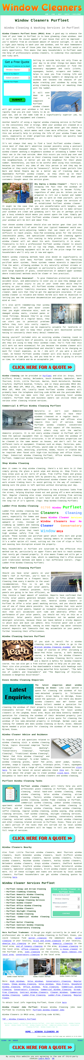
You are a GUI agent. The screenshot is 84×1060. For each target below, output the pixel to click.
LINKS (53, 14)
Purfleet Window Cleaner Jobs (48, 1010)
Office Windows (31, 987)
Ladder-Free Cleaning (33, 995)
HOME (46, 14)
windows (12, 212)
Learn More (44, 1059)
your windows (9, 220)
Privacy (80, 1040)
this (61, 770)
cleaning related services (28, 822)
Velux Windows (35, 981)
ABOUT (60, 14)
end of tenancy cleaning (29, 946)
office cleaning (30, 949)
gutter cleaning (37, 938)
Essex (61, 822)
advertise (37, 146)
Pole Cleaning (50, 987)
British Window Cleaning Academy (53, 647)
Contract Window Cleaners (34, 992)
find (11, 852)
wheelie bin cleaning (14, 944)
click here (63, 773)
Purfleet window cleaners (35, 786)
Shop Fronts (62, 984)
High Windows (17, 981)
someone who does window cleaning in (36, 724)
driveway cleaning (68, 946)
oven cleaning (32, 952)
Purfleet (47, 376)
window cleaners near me (50, 702)
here (14, 877)
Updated (15, 1040)
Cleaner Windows (59, 992)
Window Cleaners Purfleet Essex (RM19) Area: (27, 34)
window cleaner (51, 217)
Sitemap (3, 1040)
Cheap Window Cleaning (24, 984)
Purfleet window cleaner (67, 143)
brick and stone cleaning (47, 941)
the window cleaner (65, 346)
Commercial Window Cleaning (56, 990)
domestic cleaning (63, 944)
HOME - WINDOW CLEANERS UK (42, 1031)
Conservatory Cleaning (58, 981)
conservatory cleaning (28, 955)
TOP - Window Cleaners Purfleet (19, 1019)
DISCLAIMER (76, 14)
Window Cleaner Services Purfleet (28, 883)
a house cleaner (69, 949)
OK (53, 1059)
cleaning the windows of (15, 707)
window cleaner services (64, 869)
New (10, 1040)
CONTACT (67, 14)
